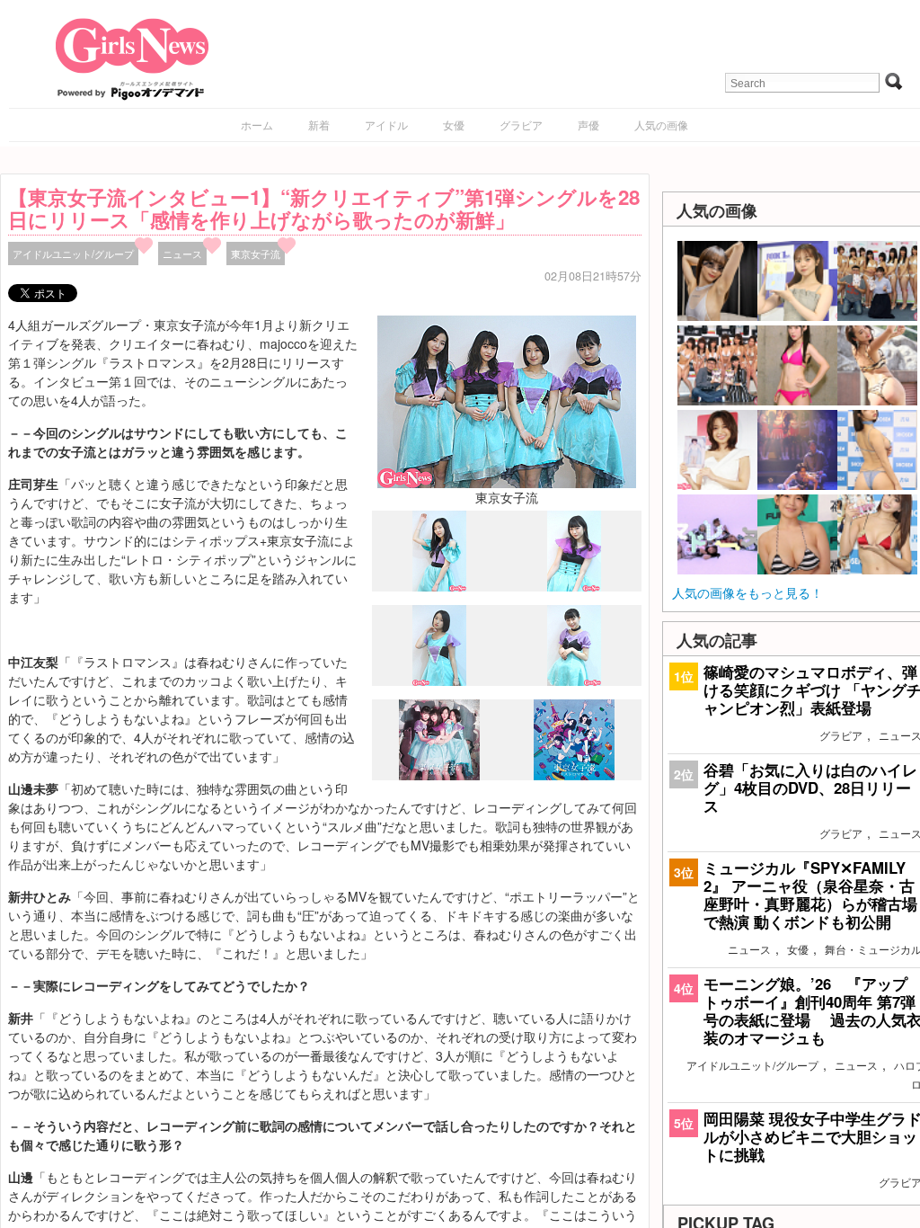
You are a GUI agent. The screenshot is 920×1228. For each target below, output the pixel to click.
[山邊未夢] (439, 587)
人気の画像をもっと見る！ (747, 592)
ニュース (182, 253)
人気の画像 (661, 124)
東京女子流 (255, 253)
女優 (453, 124)
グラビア (521, 124)
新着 (319, 124)
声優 (588, 124)
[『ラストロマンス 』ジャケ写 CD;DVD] (574, 775)
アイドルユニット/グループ (73, 253)
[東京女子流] (506, 400)
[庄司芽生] (574, 680)
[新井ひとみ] (574, 586)
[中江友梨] (439, 681)
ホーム (257, 124)
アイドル (386, 124)
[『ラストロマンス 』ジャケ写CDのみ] (439, 776)
